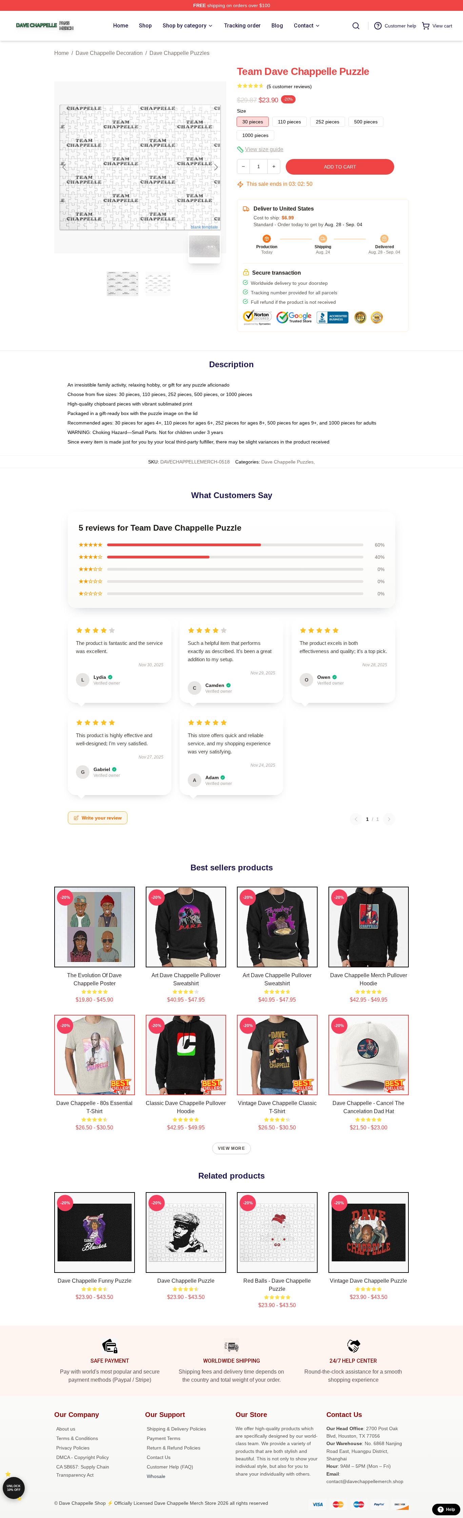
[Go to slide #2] (158, 284)
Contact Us (158, 1457)
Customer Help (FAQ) (170, 1467)
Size (241, 111)
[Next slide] (215, 167)
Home (61, 53)
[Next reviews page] (389, 819)
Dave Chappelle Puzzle (186, 1281)
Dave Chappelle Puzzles (179, 53)
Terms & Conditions (77, 1438)
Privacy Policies (72, 1448)
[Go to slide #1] (122, 284)
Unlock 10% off (14, 1488)
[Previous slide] (65, 167)
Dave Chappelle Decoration (109, 53)
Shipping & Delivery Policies (176, 1429)
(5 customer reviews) (289, 86)
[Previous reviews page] (356, 819)
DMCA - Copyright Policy (82, 1457)
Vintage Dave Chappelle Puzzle (368, 1281)
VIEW (94, 960)
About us (65, 1429)
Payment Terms (163, 1438)
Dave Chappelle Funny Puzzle (95, 1281)
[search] (356, 26)
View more (231, 1148)
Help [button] (450, 1509)
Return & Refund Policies (173, 1448)
